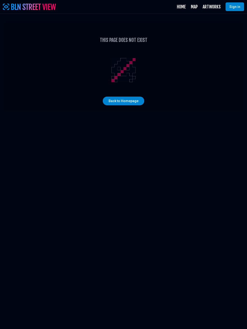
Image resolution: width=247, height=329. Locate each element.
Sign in (234, 7)
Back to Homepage (123, 101)
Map (194, 6)
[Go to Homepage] (29, 7)
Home (181, 6)
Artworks (212, 6)
